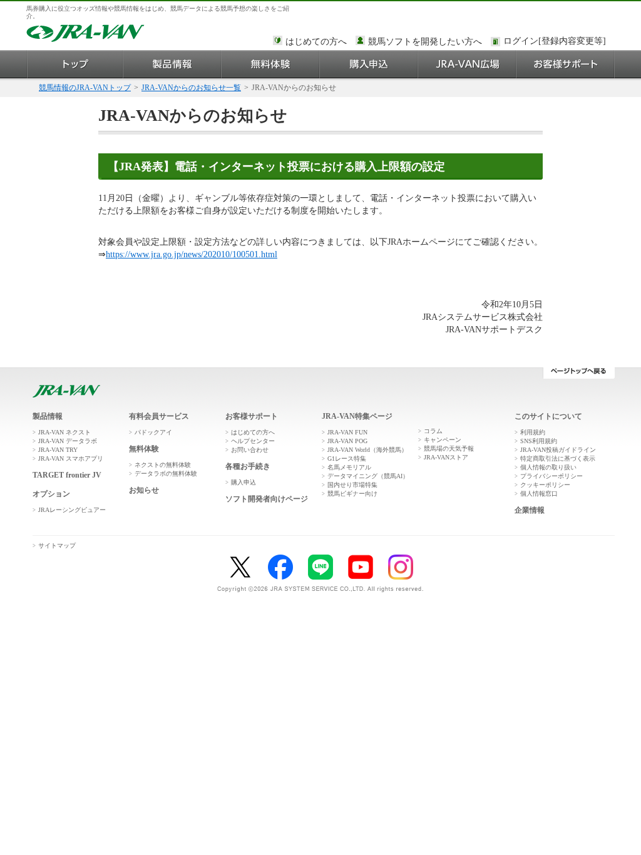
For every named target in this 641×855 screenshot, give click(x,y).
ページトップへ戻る (579, 373)
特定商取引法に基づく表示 (557, 458)
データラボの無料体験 (166, 473)
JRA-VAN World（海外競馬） (367, 449)
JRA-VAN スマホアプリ (70, 458)
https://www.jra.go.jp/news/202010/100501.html (191, 254)
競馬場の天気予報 (449, 448)
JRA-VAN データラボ (67, 441)
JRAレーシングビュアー (72, 509)
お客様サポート (565, 64)
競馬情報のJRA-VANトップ (85, 87)
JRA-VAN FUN (347, 432)
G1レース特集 (346, 458)
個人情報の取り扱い (548, 467)
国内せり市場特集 (352, 484)
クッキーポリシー (545, 484)
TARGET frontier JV (67, 475)
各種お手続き (247, 466)
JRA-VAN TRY (58, 449)
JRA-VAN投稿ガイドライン (558, 449)
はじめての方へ (316, 41)
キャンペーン (442, 439)
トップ (74, 64)
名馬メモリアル (349, 467)
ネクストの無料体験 (163, 464)
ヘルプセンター (253, 441)
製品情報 (172, 64)
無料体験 (271, 64)
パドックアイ (153, 432)
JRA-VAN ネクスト (64, 432)
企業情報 (530, 510)
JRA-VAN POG (347, 441)
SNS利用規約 (538, 441)
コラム (433, 430)
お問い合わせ (250, 449)
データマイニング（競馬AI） (368, 476)
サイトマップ (57, 545)
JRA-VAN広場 (467, 64)
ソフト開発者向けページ (266, 498)
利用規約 (532, 432)
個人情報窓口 (539, 493)
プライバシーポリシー (551, 476)
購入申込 (369, 64)
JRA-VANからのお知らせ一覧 (191, 87)
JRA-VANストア (446, 457)
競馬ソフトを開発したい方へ (425, 41)
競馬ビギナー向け (352, 493)
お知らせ (144, 490)
